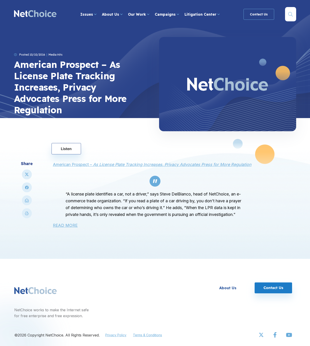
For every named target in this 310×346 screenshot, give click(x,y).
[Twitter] (261, 335)
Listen (66, 148)
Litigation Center (201, 14)
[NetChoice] (35, 14)
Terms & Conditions (147, 335)
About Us (111, 14)
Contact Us (259, 14)
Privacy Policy (115, 335)
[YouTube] (289, 335)
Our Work (137, 14)
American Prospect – (152, 164)
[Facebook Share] (26, 189)
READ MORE (65, 225)
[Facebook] (275, 335)
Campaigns (166, 14)
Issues (87, 14)
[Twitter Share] (26, 176)
